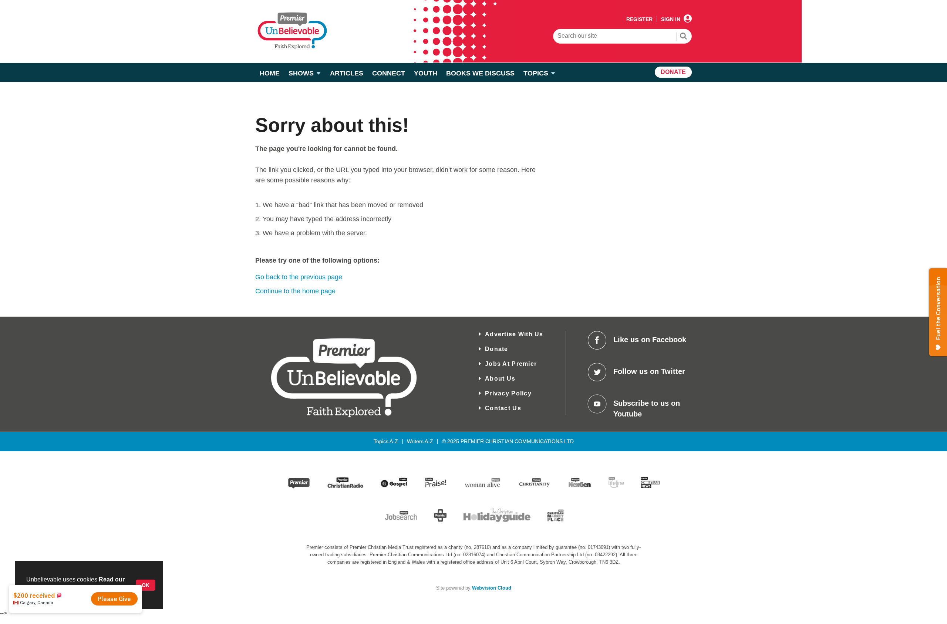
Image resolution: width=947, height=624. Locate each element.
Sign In (670, 19)
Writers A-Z (420, 441)
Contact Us (503, 408)
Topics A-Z (386, 441)
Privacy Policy (508, 393)
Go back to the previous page (298, 277)
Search (683, 37)
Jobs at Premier (511, 364)
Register (639, 19)
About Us (500, 378)
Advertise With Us (514, 334)
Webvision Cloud (491, 588)
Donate (496, 349)
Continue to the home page (295, 291)
